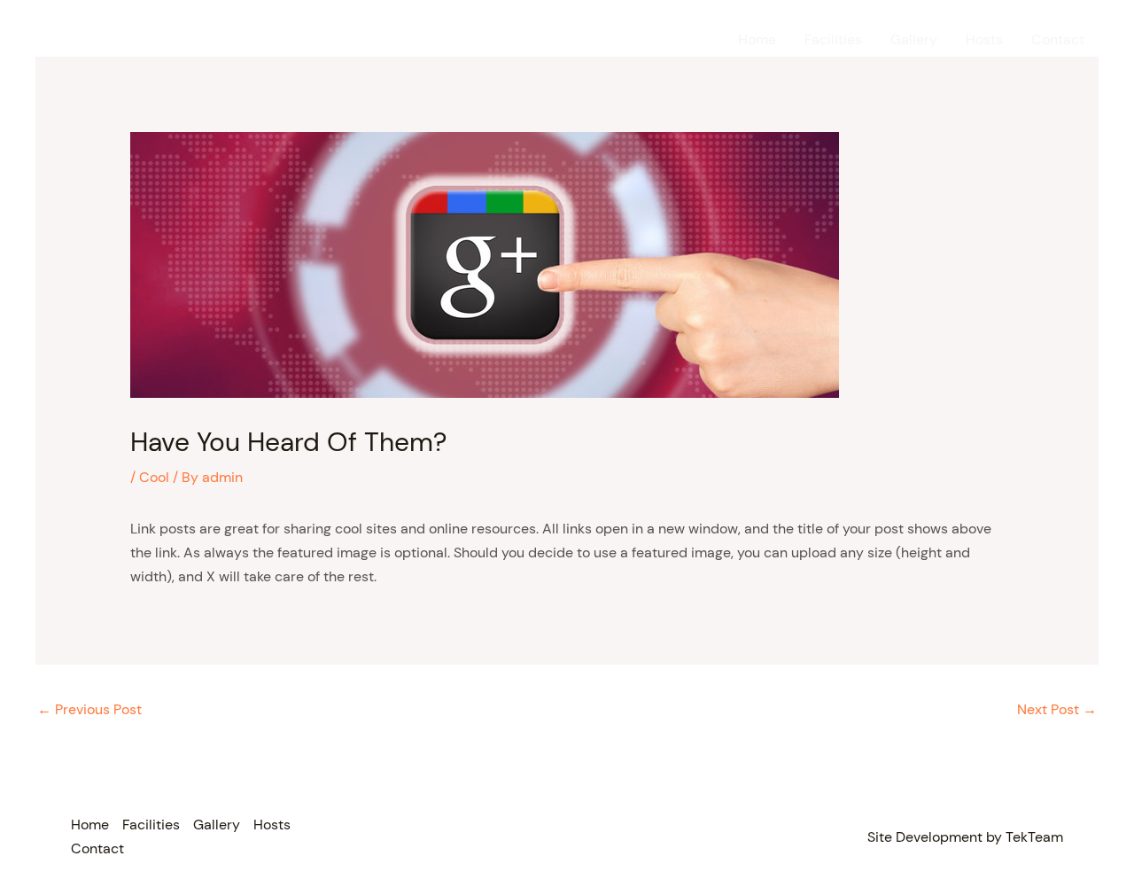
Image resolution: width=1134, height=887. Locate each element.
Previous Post (89, 709)
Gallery (913, 39)
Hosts (984, 39)
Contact (1057, 39)
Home (757, 39)
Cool (154, 477)
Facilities (833, 39)
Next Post (1057, 709)
